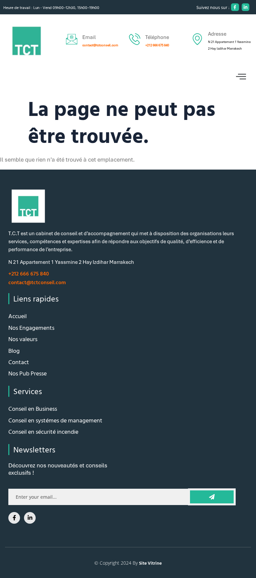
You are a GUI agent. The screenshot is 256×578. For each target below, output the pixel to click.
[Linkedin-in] (245, 7)
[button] (128, 77)
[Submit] (212, 496)
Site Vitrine (150, 562)
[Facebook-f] (235, 7)
